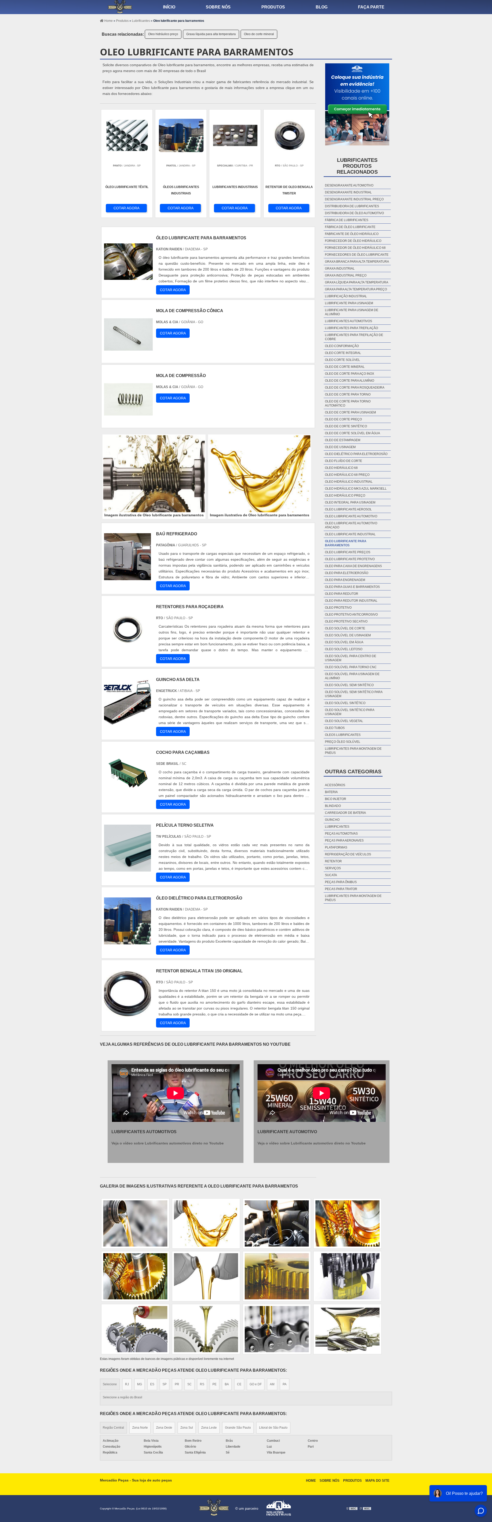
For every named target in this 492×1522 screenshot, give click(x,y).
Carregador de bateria (345, 813)
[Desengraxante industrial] (277, 1329)
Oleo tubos (335, 728)
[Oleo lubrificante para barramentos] (154, 473)
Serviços (333, 868)
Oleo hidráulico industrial (349, 481)
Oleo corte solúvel (342, 360)
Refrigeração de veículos (348, 854)
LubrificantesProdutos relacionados (357, 166)
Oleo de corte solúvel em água (352, 433)
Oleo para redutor (341, 594)
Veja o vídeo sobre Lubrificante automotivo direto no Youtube (312, 1143)
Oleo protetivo (338, 607)
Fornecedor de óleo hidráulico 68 (355, 248)
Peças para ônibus (341, 882)
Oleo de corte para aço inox (349, 373)
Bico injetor (335, 799)
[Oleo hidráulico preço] (206, 1329)
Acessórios (335, 785)
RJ (127, 1384)
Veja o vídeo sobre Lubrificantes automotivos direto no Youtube (167, 1143)
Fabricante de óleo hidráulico (351, 234)
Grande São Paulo (238, 1427)
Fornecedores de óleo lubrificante (356, 254)
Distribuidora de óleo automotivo (354, 213)
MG (139, 1384)
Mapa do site (377, 1481)
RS (202, 1384)
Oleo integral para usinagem (350, 502)
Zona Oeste (164, 1427)
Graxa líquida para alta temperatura (211, 34)
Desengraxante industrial (348, 192)
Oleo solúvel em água (344, 642)
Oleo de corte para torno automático (348, 403)
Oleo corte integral (343, 353)
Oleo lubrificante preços (347, 552)
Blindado (333, 806)
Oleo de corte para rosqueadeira (354, 387)
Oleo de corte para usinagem (350, 412)
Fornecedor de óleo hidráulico (353, 241)
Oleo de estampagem (342, 440)
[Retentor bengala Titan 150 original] (127, 1014)
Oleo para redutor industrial (351, 600)
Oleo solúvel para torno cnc (351, 667)
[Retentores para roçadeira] (127, 650)
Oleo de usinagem (340, 447)
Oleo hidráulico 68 (341, 468)
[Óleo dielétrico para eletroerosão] (127, 941)
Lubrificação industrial (346, 296)
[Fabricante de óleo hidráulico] (347, 1276)
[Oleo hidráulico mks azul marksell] (135, 1223)
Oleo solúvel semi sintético (349, 685)
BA (227, 1384)
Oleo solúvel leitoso (343, 649)
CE (239, 1384)
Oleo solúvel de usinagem (348, 635)
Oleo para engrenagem (345, 580)
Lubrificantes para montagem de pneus (353, 751)
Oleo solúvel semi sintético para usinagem (353, 694)
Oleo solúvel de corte (345, 628)
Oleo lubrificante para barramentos (345, 543)
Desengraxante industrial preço (354, 199)
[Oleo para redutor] (277, 1223)
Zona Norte (140, 1427)
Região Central (113, 1427)
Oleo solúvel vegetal (344, 721)
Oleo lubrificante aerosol (348, 509)
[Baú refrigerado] (127, 577)
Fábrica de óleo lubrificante (350, 227)
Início (169, 7)
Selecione (110, 1384)
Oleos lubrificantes (343, 735)
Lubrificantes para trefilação (351, 328)
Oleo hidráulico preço (163, 34)
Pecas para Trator (341, 889)
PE (214, 1384)
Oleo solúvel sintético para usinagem (349, 712)
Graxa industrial (340, 268)
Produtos (273, 7)
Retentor (333, 861)
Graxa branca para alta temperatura (357, 261)
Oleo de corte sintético (346, 426)
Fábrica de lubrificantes (346, 220)
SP (164, 1384)
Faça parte (371, 7)
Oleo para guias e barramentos (352, 587)
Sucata (331, 875)
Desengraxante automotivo (349, 185)
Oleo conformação (342, 346)
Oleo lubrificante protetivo (350, 559)
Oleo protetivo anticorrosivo (351, 614)
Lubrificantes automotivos (348, 321)
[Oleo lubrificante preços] (135, 1329)
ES (152, 1384)
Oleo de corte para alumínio (349, 380)
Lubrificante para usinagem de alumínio (351, 312)
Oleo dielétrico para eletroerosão (356, 454)
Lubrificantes (337, 826)
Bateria (331, 792)
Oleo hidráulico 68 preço (347, 475)
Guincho (332, 820)
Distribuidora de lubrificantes (352, 206)
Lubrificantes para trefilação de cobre (354, 337)
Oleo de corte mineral (259, 34)
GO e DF (256, 1384)
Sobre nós (218, 7)
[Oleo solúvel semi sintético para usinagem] (206, 1223)
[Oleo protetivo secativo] (135, 1276)
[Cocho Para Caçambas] (127, 796)
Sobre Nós (330, 1481)
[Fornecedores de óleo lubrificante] (206, 1276)
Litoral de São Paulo (273, 1427)
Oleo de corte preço (343, 419)
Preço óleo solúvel (342, 742)
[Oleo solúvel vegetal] (347, 1329)
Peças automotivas (341, 833)
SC (189, 1384)
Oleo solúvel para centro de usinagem (350, 658)
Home (311, 1481)
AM (272, 1384)
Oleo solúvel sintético (345, 703)
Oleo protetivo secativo (346, 621)
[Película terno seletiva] (127, 868)
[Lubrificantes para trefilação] (277, 1276)
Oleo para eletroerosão (346, 573)
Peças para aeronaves (344, 840)
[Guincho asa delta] (127, 723)
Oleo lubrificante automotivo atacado (351, 525)
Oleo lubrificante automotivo (351, 516)
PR (177, 1384)
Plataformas (336, 847)
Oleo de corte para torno (348, 394)
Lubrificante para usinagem (349, 303)
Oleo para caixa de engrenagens (353, 566)
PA (284, 1384)
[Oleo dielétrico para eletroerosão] (347, 1223)
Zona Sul (186, 1427)
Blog (321, 7)
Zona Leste (209, 1427)
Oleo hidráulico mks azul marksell (356, 488)
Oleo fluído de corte (343, 461)
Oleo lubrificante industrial (350, 534)
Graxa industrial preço (345, 275)
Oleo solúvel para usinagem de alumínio (352, 676)
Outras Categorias (353, 771)
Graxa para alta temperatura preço (356, 289)
